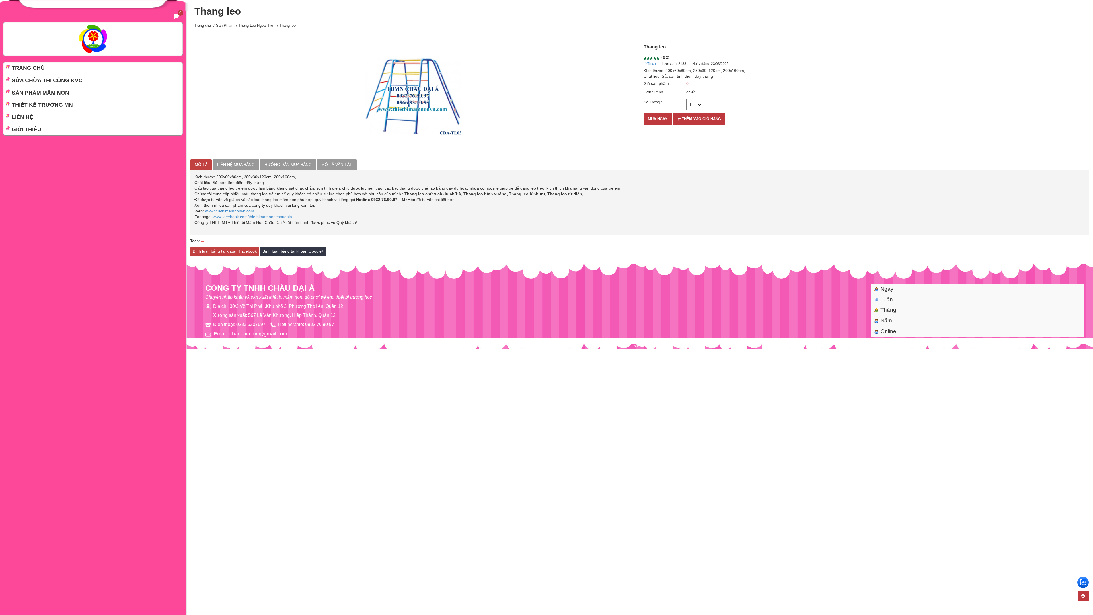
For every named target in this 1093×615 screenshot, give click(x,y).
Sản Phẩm (224, 25)
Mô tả (201, 164)
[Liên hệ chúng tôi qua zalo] (1083, 582)
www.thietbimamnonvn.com (229, 211)
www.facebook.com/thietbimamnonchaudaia (252, 216)
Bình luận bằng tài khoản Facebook (225, 251)
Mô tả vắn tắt (336, 164)
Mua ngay (657, 119)
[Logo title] (93, 38)
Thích (651, 64)
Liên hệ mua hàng (236, 164)
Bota (654, 346)
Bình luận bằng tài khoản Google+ (293, 251)
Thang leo (288, 25)
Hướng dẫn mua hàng (288, 164)
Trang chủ (202, 25)
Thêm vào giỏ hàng (701, 119)
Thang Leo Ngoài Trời (256, 25)
